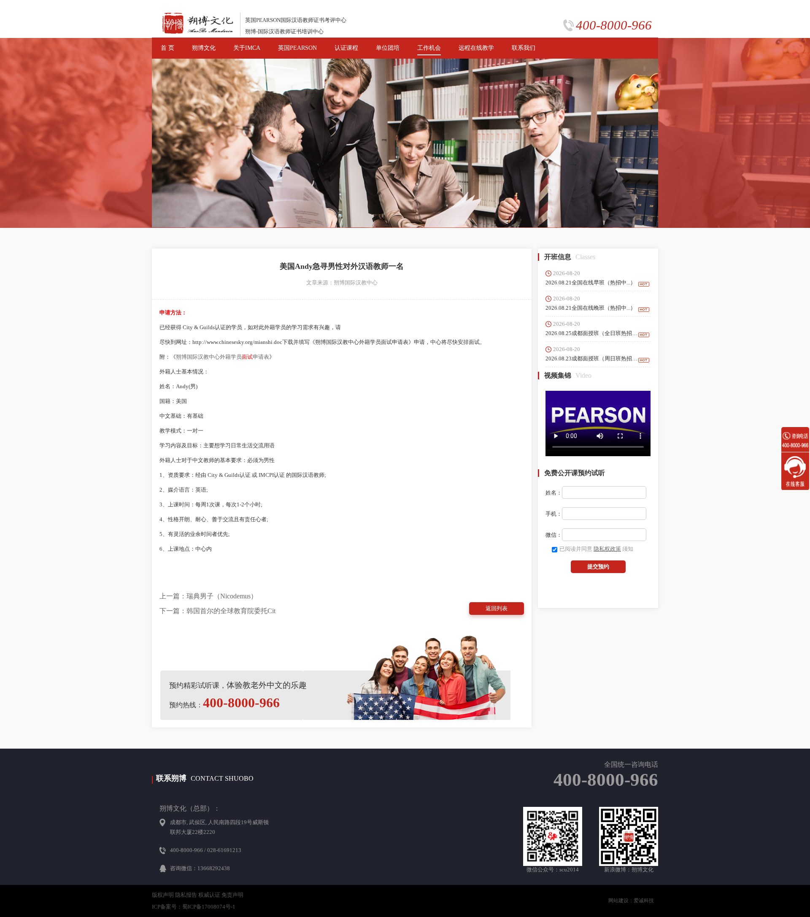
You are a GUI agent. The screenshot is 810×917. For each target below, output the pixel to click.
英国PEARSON (297, 48)
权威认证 (209, 895)
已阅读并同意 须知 (596, 549)
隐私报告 (186, 895)
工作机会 (429, 48)
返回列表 (497, 608)
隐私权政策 (607, 549)
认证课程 (346, 48)
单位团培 (388, 48)
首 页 (167, 48)
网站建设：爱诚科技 (631, 900)
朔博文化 (204, 48)
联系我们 (523, 48)
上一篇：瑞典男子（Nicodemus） (208, 596)
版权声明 (163, 895)
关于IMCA (246, 48)
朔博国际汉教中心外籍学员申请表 (222, 357)
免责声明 (232, 895)
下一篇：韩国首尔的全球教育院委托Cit (217, 610)
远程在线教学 (476, 48)
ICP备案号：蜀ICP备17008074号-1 (193, 906)
